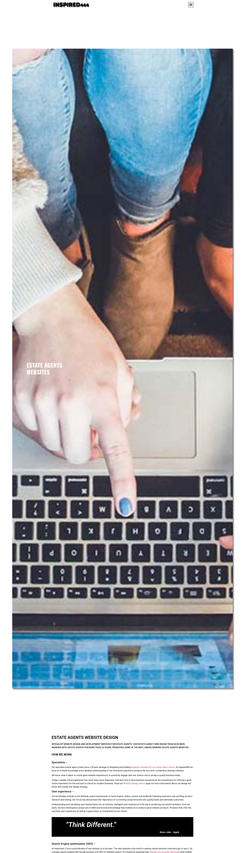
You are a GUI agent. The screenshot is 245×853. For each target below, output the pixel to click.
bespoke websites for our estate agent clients (153, 767)
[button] (190, 4)
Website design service (134, 783)
